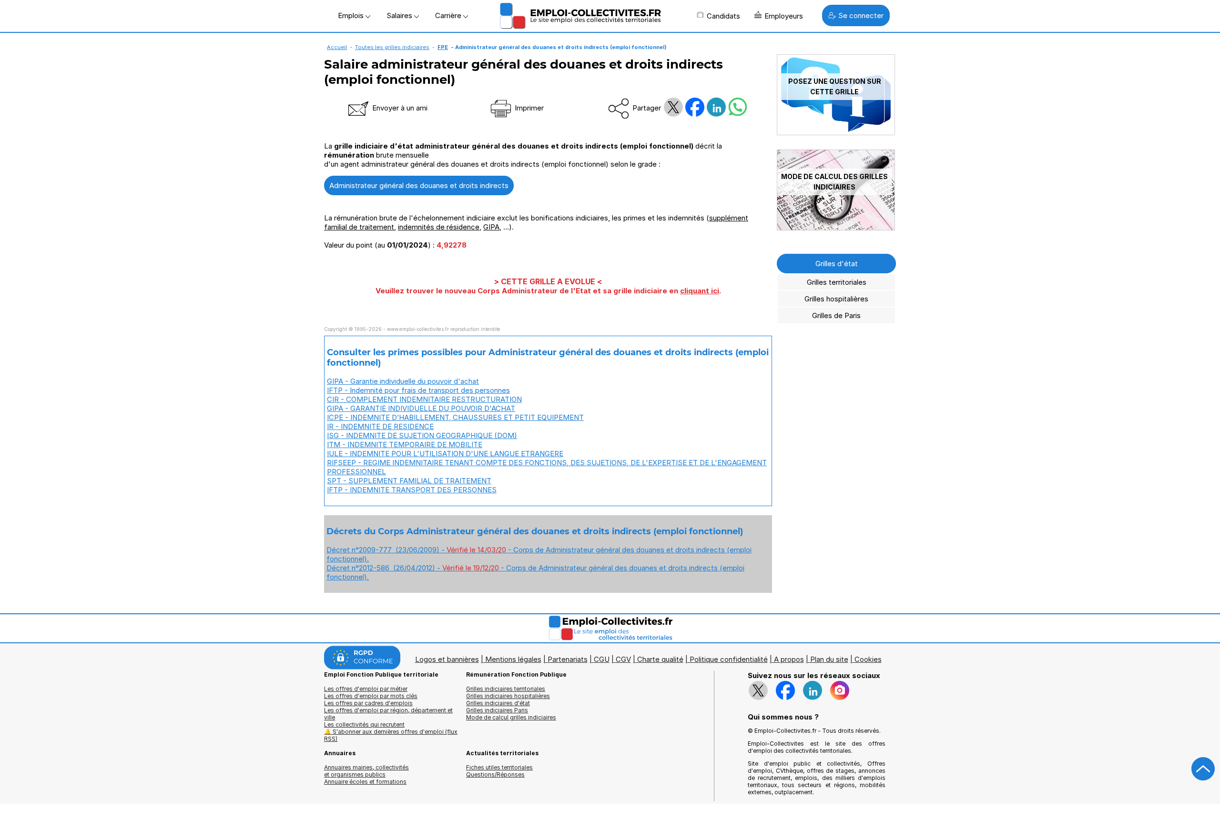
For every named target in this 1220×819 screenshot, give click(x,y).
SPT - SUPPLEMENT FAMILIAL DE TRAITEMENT (409, 480)
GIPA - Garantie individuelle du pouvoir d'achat (403, 381)
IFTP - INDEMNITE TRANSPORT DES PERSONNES (412, 489)
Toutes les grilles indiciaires (392, 47)
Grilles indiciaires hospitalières (508, 695)
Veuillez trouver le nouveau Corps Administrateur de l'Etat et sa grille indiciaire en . (548, 290)
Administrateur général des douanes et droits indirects (418, 185)
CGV (623, 659)
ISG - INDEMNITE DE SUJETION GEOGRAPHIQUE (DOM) (422, 435)
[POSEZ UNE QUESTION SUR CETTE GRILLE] (836, 132)
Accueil (337, 47)
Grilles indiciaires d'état (498, 703)
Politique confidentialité (729, 659)
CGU (602, 659)
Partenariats (568, 659)
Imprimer (528, 107)
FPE (442, 47)
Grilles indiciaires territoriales (505, 688)
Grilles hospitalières (836, 298)
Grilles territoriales (836, 282)
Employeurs (783, 15)
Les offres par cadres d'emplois (368, 703)
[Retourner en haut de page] (1203, 769)
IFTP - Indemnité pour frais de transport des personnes (418, 390)
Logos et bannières (447, 659)
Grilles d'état (836, 263)
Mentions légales (513, 659)
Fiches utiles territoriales (499, 767)
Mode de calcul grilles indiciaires (511, 717)
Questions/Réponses (495, 774)
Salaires (400, 15)
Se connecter (861, 15)
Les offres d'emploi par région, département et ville (388, 714)
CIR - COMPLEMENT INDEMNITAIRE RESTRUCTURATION (424, 399)
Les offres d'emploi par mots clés (370, 695)
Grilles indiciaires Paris (497, 710)
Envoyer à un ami (398, 107)
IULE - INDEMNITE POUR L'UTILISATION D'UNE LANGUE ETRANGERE (445, 453)
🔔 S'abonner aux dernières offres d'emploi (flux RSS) (391, 735)
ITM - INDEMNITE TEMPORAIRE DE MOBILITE (404, 444)
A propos (789, 659)
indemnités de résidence (438, 226)
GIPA (491, 226)
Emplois (352, 15)
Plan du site (829, 659)
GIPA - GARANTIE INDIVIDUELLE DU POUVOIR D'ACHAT (421, 408)
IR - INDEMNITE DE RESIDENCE (380, 426)
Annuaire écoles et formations (365, 781)
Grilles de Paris (836, 315)
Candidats (723, 15)
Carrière (449, 15)
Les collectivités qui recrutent (364, 724)
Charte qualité (660, 659)
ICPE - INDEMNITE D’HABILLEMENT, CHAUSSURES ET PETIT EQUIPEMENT (455, 417)
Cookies (868, 659)
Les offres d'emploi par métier (365, 688)
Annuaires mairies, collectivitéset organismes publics (366, 771)
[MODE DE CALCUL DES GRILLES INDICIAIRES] (836, 227)
